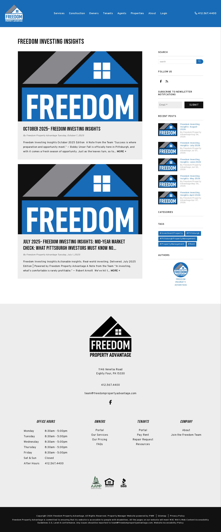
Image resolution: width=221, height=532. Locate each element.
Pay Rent (143, 435)
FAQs (99, 444)
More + (121, 151)
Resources (143, 444)
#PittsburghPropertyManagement (177, 238)
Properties (137, 13)
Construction (77, 13)
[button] (160, 81)
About (152, 13)
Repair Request (143, 439)
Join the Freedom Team (186, 435)
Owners (94, 13)
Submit (194, 105)
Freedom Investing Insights (51, 42)
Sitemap (162, 516)
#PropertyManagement (172, 244)
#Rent (191, 244)
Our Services (99, 435)
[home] (14, 13)
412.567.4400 (207, 13)
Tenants (108, 13)
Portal (99, 430)
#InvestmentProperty (171, 233)
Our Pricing (99, 439)
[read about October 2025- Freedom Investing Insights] (80, 86)
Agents (121, 13)
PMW (151, 516)
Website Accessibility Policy (168, 523)
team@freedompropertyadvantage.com (110, 393)
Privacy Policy (177, 516)
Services (59, 13)
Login (163, 13)
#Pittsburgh (193, 233)
